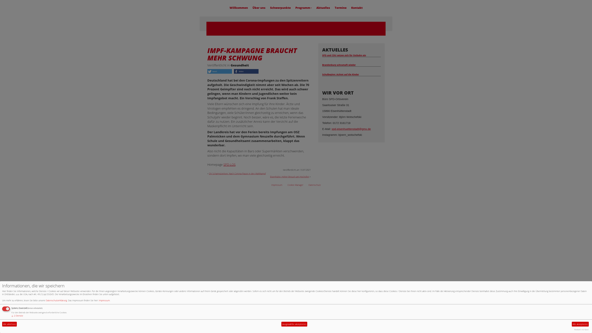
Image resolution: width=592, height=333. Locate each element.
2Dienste (17, 315)
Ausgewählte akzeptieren (294, 324)
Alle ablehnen (9, 324)
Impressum (104, 300)
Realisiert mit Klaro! (581, 329)
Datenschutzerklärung (56, 300)
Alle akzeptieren (580, 324)
